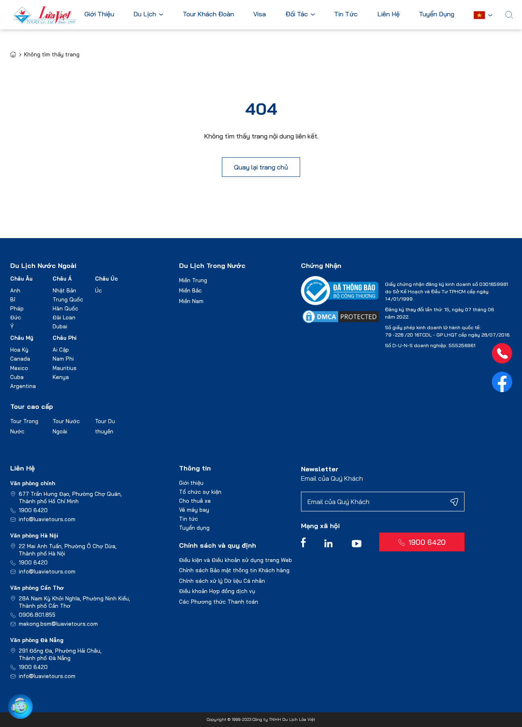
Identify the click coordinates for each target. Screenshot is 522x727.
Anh (15, 290)
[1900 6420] (502, 353)
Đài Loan (64, 317)
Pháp (17, 308)
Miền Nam (191, 301)
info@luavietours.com (47, 519)
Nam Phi (63, 358)
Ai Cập (61, 349)
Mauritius (65, 368)
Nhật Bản (64, 290)
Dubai (60, 326)
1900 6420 (33, 510)
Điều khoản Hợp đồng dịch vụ (217, 591)
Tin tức (188, 518)
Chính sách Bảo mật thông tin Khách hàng (234, 570)
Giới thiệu (191, 482)
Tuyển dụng (194, 527)
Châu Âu (21, 278)
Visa (259, 14)
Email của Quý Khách (332, 478)
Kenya (61, 377)
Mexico (19, 368)
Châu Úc (106, 278)
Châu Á (62, 278)
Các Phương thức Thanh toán (218, 601)
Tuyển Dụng (436, 14)
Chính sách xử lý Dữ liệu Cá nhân (222, 581)
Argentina (23, 386)
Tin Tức (346, 14)
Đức (15, 317)
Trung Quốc (68, 299)
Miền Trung (193, 280)
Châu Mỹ (21, 338)
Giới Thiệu (99, 14)
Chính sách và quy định (217, 545)
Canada (20, 358)
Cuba (17, 377)
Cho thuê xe (195, 500)
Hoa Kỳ (19, 349)
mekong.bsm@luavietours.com (58, 623)
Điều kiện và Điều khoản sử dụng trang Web (235, 560)
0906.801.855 (37, 614)
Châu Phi (65, 338)
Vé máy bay (194, 509)
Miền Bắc (190, 290)
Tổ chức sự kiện (200, 491)
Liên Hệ (388, 14)
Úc (98, 290)
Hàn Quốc (65, 308)
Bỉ (12, 299)
